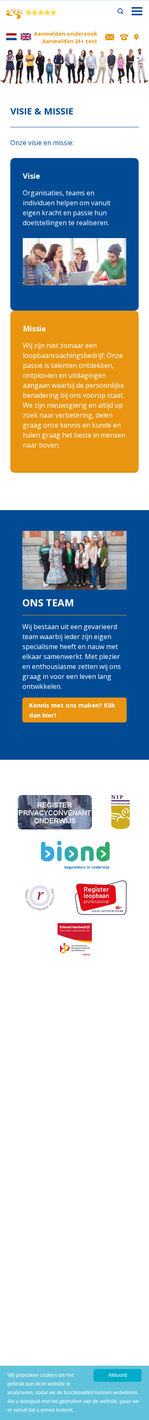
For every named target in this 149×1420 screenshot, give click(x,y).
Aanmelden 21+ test (69, 41)
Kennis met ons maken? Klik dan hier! (72, 710)
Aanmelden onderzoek (65, 33)
